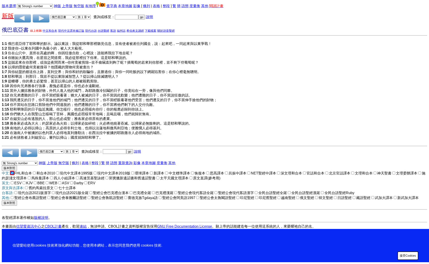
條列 (146, 6)
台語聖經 (103, 30)
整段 (166, 6)
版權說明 (41, 218)
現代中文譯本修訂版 (71, 30)
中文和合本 (50, 30)
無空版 (79, 6)
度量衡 (194, 6)
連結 (83, 226)
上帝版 (67, 6)
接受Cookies (408, 255)
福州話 (121, 30)
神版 (57, 6)
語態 (185, 6)
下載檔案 (150, 30)
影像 (136, 6)
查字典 (111, 6)
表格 (156, 6)
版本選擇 (9, 6)
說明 (149, 17)
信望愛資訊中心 (28, 226)
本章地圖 (125, 6)
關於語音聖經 (166, 30)
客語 (113, 30)
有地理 (90, 6)
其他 (204, 6)
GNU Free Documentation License (184, 226)
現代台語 (91, 30)
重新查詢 (125, 163)
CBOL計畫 (53, 226)
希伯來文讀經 (135, 30)
